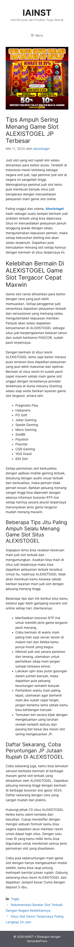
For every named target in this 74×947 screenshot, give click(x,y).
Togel (15, 899)
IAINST (37, 12)
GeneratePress (37, 941)
